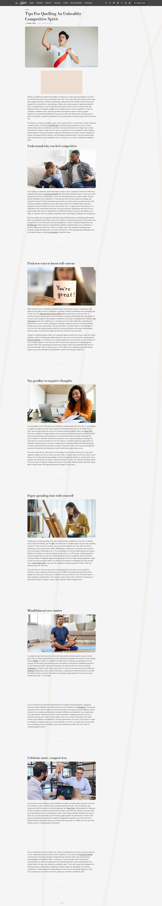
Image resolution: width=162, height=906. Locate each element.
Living (65, 3)
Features (88, 3)
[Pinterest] (110, 3)
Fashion (57, 3)
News (32, 3)
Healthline (31, 671)
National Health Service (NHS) (50, 314)
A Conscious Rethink (51, 194)
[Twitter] (122, 3)
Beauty (48, 3)
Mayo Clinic (88, 431)
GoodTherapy (53, 125)
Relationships (76, 3)
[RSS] (130, 3)
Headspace (82, 707)
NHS (53, 543)
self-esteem (54, 232)
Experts (39, 3)
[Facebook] (106, 3)
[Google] (126, 3)
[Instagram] (118, 3)
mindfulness (31, 668)
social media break (38, 563)
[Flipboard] (114, 3)
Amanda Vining (31, 23)
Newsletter (140, 3)
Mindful (35, 661)
